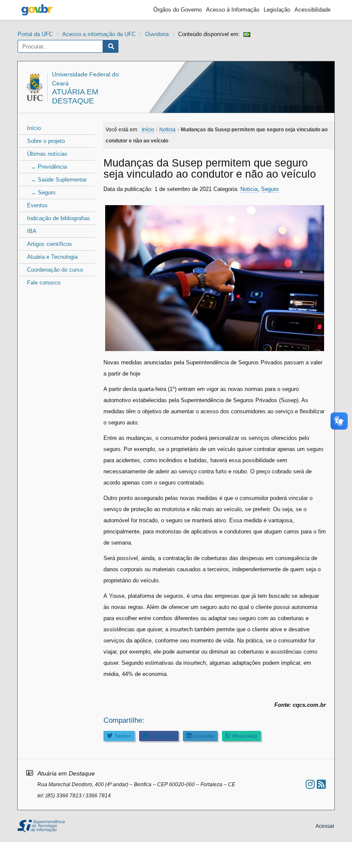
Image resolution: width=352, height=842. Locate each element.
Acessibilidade (312, 9)
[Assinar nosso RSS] (321, 784)
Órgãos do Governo (177, 9)
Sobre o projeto (46, 141)
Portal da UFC (35, 34)
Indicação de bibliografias (58, 218)
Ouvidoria (157, 34)
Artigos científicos (49, 244)
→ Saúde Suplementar (57, 179)
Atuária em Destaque (75, 96)
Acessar (325, 826)
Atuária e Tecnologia (52, 257)
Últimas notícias (47, 154)
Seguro (270, 189)
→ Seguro (41, 192)
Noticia (249, 189)
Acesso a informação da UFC (99, 34)
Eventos (37, 205)
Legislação (277, 9)
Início (34, 128)
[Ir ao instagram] (310, 784)
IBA (31, 231)
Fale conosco (44, 282)
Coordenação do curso (55, 270)
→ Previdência (47, 167)
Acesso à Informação (232, 9)
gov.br (36, 9)
